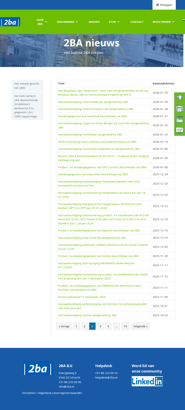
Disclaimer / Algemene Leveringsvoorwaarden (52, 393)
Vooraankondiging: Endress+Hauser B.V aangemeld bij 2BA (95, 109)
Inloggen (166, 5)
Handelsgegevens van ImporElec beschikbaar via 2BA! (93, 174)
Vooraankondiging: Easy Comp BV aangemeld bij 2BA (92, 237)
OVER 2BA (40, 22)
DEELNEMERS (65, 22)
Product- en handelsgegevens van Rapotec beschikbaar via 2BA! (99, 230)
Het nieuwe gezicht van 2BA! (26, 85)
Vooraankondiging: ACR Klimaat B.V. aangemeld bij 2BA (93, 102)
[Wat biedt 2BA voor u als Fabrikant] (179, 119)
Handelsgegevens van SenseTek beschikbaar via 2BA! (92, 116)
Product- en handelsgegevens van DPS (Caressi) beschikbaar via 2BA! (102, 167)
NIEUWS (94, 22)
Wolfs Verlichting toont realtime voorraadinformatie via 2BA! (97, 141)
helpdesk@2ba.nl (106, 377)
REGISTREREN (162, 22)
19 (125, 326)
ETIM (112, 22)
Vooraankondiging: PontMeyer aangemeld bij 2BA (90, 134)
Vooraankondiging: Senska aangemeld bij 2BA (87, 315)
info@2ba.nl (66, 386)
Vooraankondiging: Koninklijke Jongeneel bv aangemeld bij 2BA (99, 148)
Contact (137, 22)
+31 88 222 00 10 (106, 373)
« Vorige (64, 326)
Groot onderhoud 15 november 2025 (82, 297)
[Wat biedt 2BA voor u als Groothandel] (179, 108)
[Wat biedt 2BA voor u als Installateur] (179, 97)
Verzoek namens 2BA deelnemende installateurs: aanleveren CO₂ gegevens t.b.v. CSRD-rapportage (26, 106)
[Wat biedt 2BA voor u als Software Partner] (179, 130)
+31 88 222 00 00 (70, 382)
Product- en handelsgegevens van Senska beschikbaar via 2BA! (98, 256)
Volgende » (140, 326)
